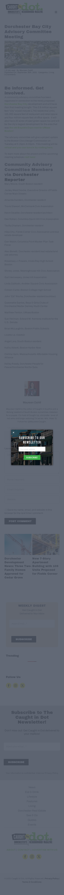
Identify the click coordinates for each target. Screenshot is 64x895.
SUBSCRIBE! (32, 457)
